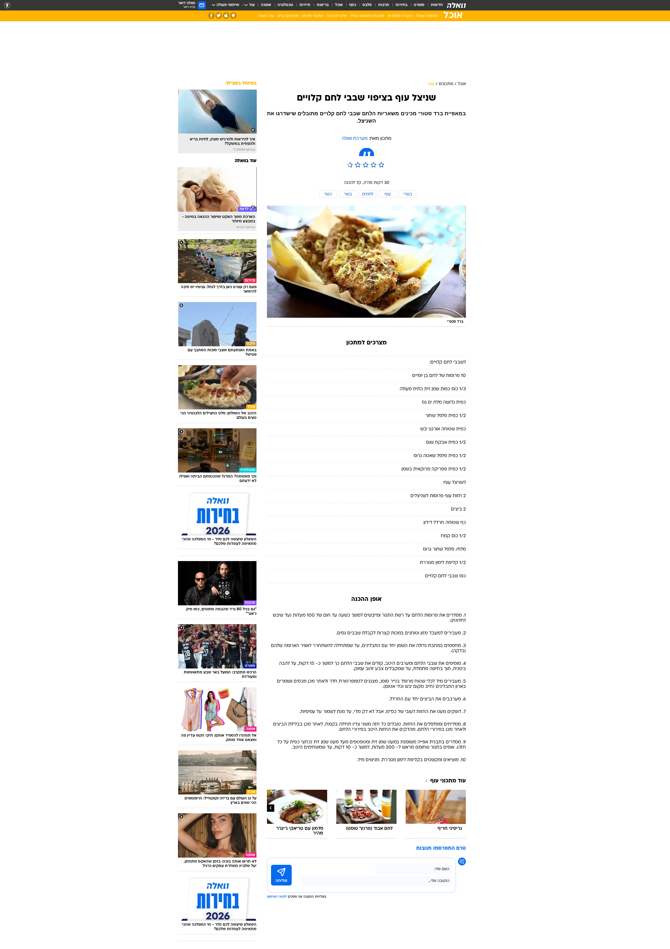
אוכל (339, 5)
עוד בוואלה (245, 161)
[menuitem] (434, 5)
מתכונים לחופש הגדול (367, 16)
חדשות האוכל (427, 16)
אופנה (266, 5)
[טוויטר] (218, 15)
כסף (352, 5)
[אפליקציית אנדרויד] (233, 15)
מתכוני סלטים (312, 16)
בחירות (401, 5)
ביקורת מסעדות (400, 16)
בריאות (323, 5)
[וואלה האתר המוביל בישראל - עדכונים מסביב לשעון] (456, 5)
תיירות (304, 5)
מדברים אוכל (337, 16)
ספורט (419, 5)
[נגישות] (7, 5)
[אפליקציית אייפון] (226, 15)
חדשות (437, 5)
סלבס (367, 5)
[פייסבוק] (211, 15)
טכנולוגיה (285, 5)
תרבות (383, 5)
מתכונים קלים (288, 16)
